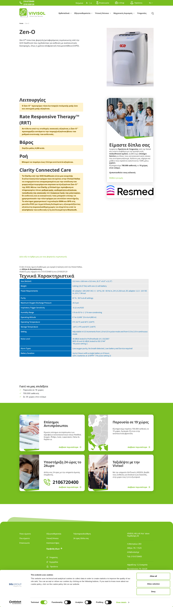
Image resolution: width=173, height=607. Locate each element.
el (150, 3)
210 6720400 (136, 556)
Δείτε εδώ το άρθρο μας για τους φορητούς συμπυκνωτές (43, 256)
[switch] (67, 602)
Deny (153, 592)
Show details (121, 602)
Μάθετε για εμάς (116, 178)
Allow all (153, 576)
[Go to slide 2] (130, 192)
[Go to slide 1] (125, 192)
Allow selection (153, 584)
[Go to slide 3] (134, 192)
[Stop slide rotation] (121, 192)
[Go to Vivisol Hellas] (32, 13)
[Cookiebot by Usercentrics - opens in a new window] (15, 602)
